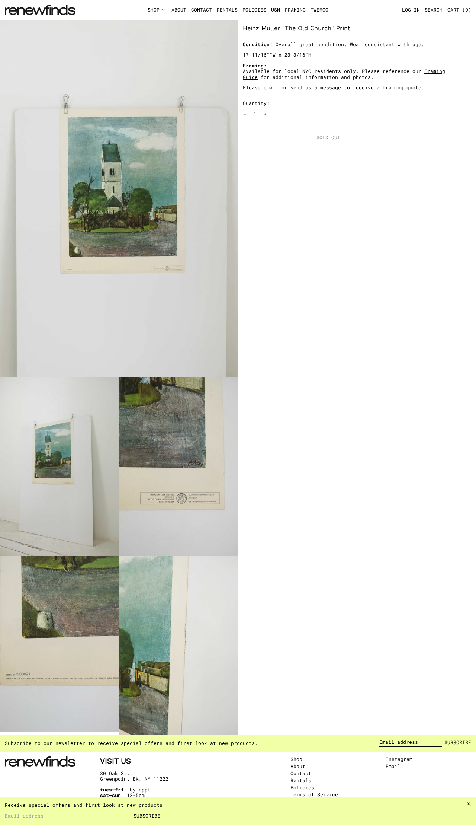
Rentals (300, 780)
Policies (302, 787)
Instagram (399, 759)
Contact (300, 773)
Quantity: (256, 103)
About (297, 766)
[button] (459, 10)
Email (393, 767)
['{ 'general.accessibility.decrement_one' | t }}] (245, 114)
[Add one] (265, 114)
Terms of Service (314, 794)
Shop (296, 759)
